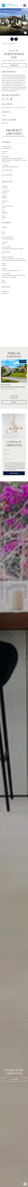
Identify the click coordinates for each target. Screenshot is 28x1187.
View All (14, 402)
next (16, 39)
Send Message (14, 473)
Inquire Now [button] (14, 65)
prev (12, 39)
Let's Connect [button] (14, 1079)
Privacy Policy (12, 469)
